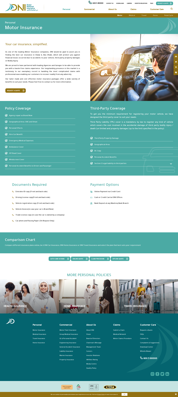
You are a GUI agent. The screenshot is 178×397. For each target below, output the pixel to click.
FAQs (142, 334)
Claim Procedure (97, 259)
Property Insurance (67, 359)
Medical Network (119, 334)
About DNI (90, 330)
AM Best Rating (92, 359)
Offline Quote (118, 259)
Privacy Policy (101, 394)
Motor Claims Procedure (122, 338)
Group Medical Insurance (69, 334)
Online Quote (78, 259)
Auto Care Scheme (57, 259)
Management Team (93, 347)
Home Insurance (39, 342)
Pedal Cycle (168, 15)
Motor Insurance (39, 330)
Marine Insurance (66, 355)
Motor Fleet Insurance (68, 330)
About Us (112, 9)
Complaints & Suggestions (149, 342)
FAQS (151, 3)
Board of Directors (93, 338)
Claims (133, 9)
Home (155, 15)
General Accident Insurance (70, 347)
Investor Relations (141, 3)
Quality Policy (91, 368)
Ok (124, 394)
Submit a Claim (119, 330)
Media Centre (91, 364)
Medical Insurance (39, 334)
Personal (66, 9)
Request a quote (13, 90)
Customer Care (156, 9)
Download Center (146, 347)
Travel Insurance (39, 338)
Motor (119, 15)
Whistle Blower (145, 351)
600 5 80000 (97, 3)
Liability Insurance (66, 351)
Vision (88, 334)
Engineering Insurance (68, 342)
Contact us (109, 3)
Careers (129, 3)
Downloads (120, 3)
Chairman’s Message (93, 342)
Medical (132, 15)
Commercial (89, 9)
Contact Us (144, 338)
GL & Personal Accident (68, 338)
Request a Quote (163, 3)
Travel (144, 15)
